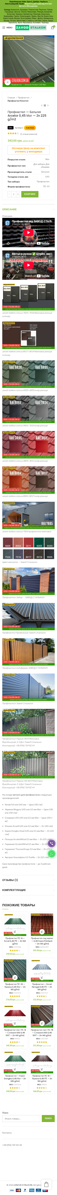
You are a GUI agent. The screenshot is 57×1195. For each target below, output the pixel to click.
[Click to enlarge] (8, 82)
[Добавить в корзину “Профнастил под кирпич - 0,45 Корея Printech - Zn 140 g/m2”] (42, 931)
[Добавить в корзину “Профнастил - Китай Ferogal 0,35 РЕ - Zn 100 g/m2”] (42, 977)
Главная (12, 97)
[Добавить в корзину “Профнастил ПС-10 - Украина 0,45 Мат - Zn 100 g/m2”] (15, 977)
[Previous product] (41, 105)
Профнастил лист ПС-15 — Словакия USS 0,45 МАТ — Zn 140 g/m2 (42, 1033)
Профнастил (24, 97)
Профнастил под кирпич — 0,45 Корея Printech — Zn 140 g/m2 (42, 941)
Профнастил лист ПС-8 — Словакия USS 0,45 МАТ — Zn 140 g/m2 (15, 1033)
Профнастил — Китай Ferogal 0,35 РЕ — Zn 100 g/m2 (42, 987)
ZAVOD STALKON (23, 1185)
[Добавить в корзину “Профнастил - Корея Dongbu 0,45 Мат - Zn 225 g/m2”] (15, 1069)
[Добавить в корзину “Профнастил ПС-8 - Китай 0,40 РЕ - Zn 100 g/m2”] (15, 931)
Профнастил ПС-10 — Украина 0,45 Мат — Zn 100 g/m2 (15, 987)
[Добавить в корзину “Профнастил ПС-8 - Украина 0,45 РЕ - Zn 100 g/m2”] (42, 1069)
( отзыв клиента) (28, 134)
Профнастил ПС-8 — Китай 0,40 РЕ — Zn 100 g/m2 (15, 941)
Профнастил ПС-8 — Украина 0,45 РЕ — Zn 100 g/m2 (42, 1078)
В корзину (29, 194)
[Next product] (47, 105)
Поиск (5, 1112)
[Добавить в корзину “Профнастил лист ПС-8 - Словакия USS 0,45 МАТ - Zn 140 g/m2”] (15, 1023)
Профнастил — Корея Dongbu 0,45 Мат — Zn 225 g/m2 (15, 1078)
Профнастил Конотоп (18, 101)
